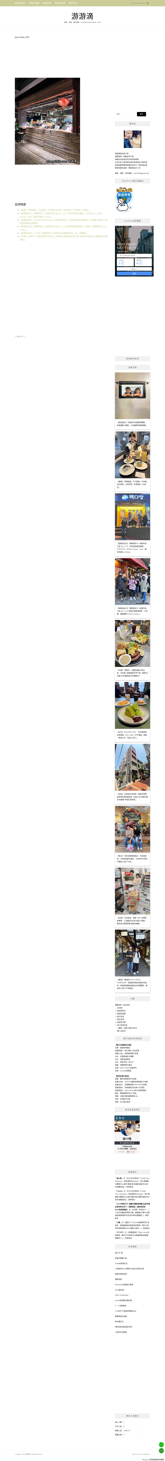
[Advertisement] (61, 59)
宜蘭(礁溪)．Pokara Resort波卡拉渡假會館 (130, 1090)
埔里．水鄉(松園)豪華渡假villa (126, 1096)
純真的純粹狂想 (121, 1274)
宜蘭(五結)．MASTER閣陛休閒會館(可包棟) (131, 1082)
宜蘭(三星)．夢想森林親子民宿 (126, 1053)
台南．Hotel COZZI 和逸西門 (126, 1068)
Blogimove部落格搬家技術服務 (153, 1460)
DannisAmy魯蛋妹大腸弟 (124, 1285)
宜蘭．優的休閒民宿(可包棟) (125, 1079)
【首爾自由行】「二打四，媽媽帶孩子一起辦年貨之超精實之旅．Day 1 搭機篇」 (54, 233)
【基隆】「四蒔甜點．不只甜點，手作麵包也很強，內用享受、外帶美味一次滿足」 (55, 210)
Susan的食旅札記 (121, 1263)
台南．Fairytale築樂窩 (123, 1071)
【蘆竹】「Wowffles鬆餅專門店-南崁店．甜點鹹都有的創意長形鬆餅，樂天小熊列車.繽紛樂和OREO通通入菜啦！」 (132, 1225)
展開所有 (118, 1005)
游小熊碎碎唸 (122, 1025)
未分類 (119, 1008)
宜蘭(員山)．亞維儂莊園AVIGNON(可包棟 (130, 1085)
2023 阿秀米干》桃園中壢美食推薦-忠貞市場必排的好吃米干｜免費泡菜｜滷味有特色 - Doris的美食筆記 (132, 1207)
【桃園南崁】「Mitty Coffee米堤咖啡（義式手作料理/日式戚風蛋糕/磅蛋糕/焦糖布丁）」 (132, 1235)
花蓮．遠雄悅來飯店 (122, 1048)
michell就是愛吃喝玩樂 (123, 1300)
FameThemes (146, 1454)
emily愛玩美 (119, 1290)
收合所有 (126, 1005)
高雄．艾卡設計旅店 (122, 1102)
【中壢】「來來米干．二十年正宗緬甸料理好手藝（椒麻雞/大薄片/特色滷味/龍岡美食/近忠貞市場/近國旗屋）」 (132, 1212)
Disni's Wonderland (121, 1295)
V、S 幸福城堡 (120, 1306)
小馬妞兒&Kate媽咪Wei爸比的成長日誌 (129, 1269)
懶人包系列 (121, 1031)
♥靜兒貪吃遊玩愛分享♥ (123, 1327)
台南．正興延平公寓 (122, 1099)
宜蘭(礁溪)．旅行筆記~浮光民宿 (127, 1051)
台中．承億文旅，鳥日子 (124, 1062)
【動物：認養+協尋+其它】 (127, 1028)
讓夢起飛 (118, 1279)
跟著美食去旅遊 (121, 1316)
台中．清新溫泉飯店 (122, 1059)
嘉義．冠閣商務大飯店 (123, 1065)
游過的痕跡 (34, 3)
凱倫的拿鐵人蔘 (121, 1258)
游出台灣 (47, 3)
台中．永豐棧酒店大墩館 (124, 1056)
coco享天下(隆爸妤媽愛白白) (125, 1311)
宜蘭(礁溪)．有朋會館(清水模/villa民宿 (129, 1087)
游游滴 (82, 16)
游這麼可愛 (60, 3)
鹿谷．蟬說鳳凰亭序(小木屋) (125, 1093)
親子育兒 (73, 3)
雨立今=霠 (119, 1253)
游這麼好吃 (20, 3)
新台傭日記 (119, 1321)
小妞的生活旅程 (121, 1332)
